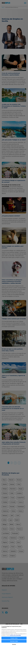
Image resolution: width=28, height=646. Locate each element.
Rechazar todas (14, 641)
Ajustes (14, 644)
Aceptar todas (14, 638)
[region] (14, 635)
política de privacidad (15, 635)
